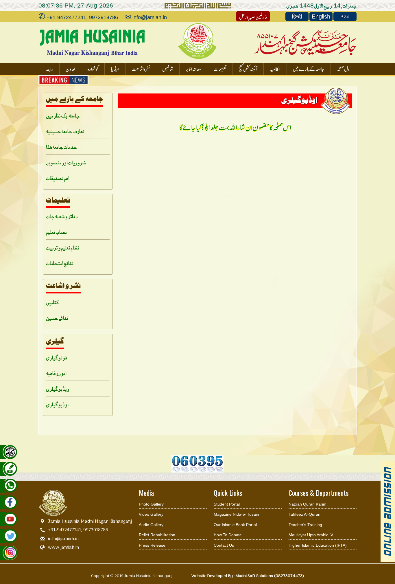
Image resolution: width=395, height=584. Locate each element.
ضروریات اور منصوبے (66, 162)
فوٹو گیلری (56, 357)
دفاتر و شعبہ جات (62, 216)
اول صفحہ (343, 68)
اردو (345, 16)
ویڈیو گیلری (57, 388)
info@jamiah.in (63, 539)
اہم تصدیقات (57, 178)
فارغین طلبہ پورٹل (253, 16)
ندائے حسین (57, 318)
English (321, 16)
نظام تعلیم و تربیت (62, 247)
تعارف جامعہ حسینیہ (65, 131)
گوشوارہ (92, 68)
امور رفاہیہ (56, 373)
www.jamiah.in (63, 547)
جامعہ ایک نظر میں (63, 115)
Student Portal (227, 504)
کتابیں (52, 302)
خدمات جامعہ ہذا (61, 146)
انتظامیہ (275, 68)
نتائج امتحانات (59, 263)
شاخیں (167, 68)
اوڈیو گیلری (57, 404)
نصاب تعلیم (56, 232)
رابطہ (49, 68)
